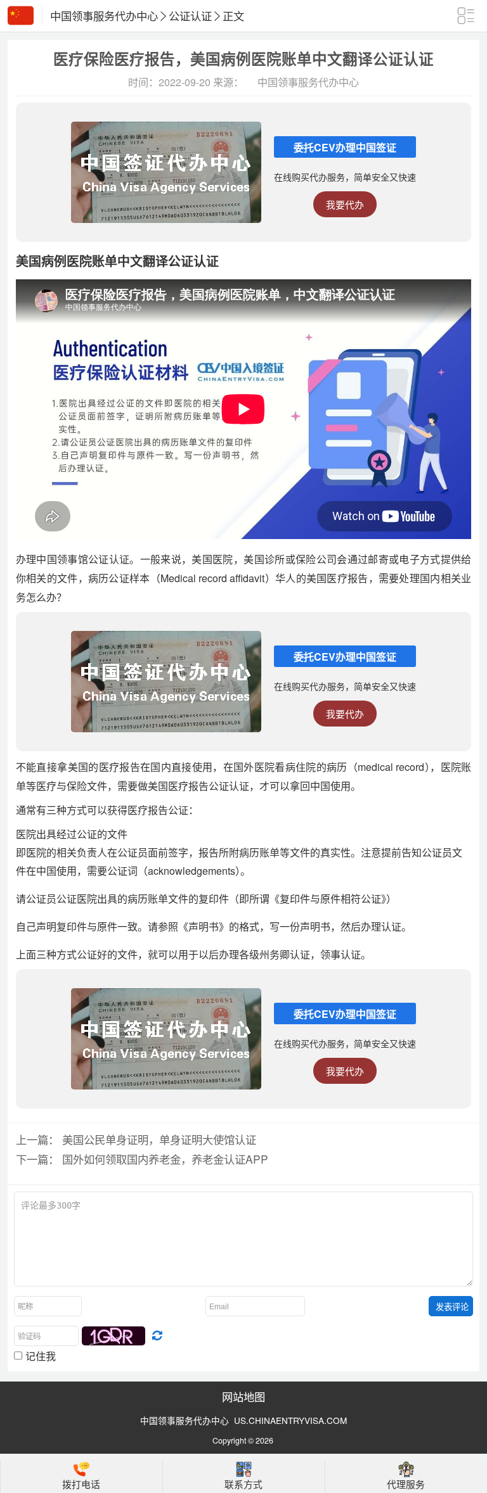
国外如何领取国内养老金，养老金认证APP (165, 1159)
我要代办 (345, 204)
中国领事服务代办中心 (104, 15)
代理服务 (406, 1483)
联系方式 (243, 1483)
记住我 (40, 1355)
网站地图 (243, 1396)
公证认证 (190, 15)
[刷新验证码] (157, 1336)
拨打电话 (81, 1483)
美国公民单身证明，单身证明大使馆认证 (159, 1139)
